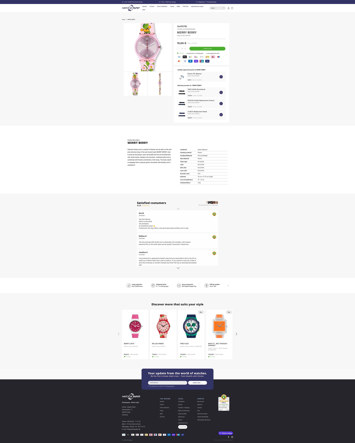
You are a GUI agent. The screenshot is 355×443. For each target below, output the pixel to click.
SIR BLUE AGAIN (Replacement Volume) (201, 100)
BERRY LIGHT (129, 344)
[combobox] (217, 8)
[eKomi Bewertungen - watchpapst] (223, 402)
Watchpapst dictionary (203, 420)
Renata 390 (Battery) (195, 74)
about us (199, 404)
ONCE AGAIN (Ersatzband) (196, 89)
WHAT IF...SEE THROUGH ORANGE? (217, 344)
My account (200, 401)
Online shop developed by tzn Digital (223, 440)
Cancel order (182, 427)
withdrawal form (183, 423)
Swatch (162, 401)
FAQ (198, 410)
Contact (199, 407)
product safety (182, 413)
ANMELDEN (196, 383)
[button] (144, 6)
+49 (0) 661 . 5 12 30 (133, 421)
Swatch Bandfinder (202, 417)
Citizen (162, 404)
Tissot (161, 410)
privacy (180, 404)
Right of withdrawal (183, 410)
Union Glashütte (164, 407)
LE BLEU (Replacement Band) (197, 111)
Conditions (181, 401)
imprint (180, 420)
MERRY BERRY (131, 19)
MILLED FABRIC (158, 344)
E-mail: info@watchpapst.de (131, 429)
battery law (181, 417)
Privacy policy (169, 386)
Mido (161, 413)
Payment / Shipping (183, 407)
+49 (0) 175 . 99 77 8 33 (137, 427)
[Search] (223, 8)
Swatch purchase (202, 413)
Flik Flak (162, 417)
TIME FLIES (184, 344)
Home (123, 19)
